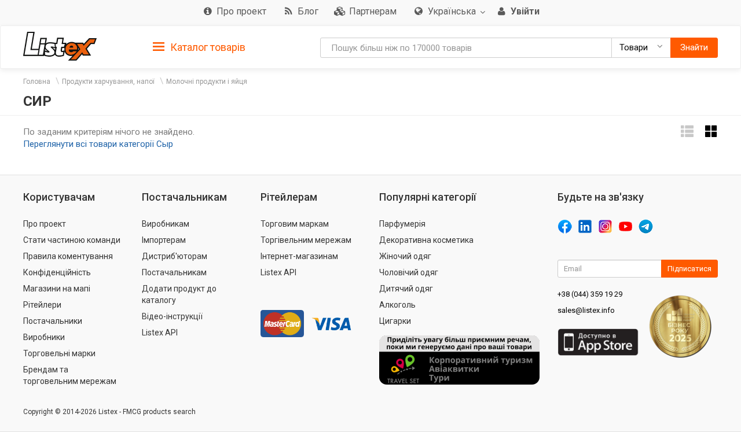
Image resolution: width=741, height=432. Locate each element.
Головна (36, 81)
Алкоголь (397, 304)
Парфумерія (402, 223)
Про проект (44, 223)
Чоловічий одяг (408, 272)
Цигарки (395, 321)
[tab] (199, 46)
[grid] (711, 131)
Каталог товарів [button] (206, 47)
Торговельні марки (59, 353)
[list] (687, 131)
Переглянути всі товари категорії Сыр (98, 144)
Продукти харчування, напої (108, 81)
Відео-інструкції (172, 316)
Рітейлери (42, 304)
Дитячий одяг (406, 288)
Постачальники (52, 321)
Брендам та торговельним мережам (69, 375)
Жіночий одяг (405, 256)
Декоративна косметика (426, 240)
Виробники (44, 337)
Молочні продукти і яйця (206, 81)
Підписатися (689, 268)
